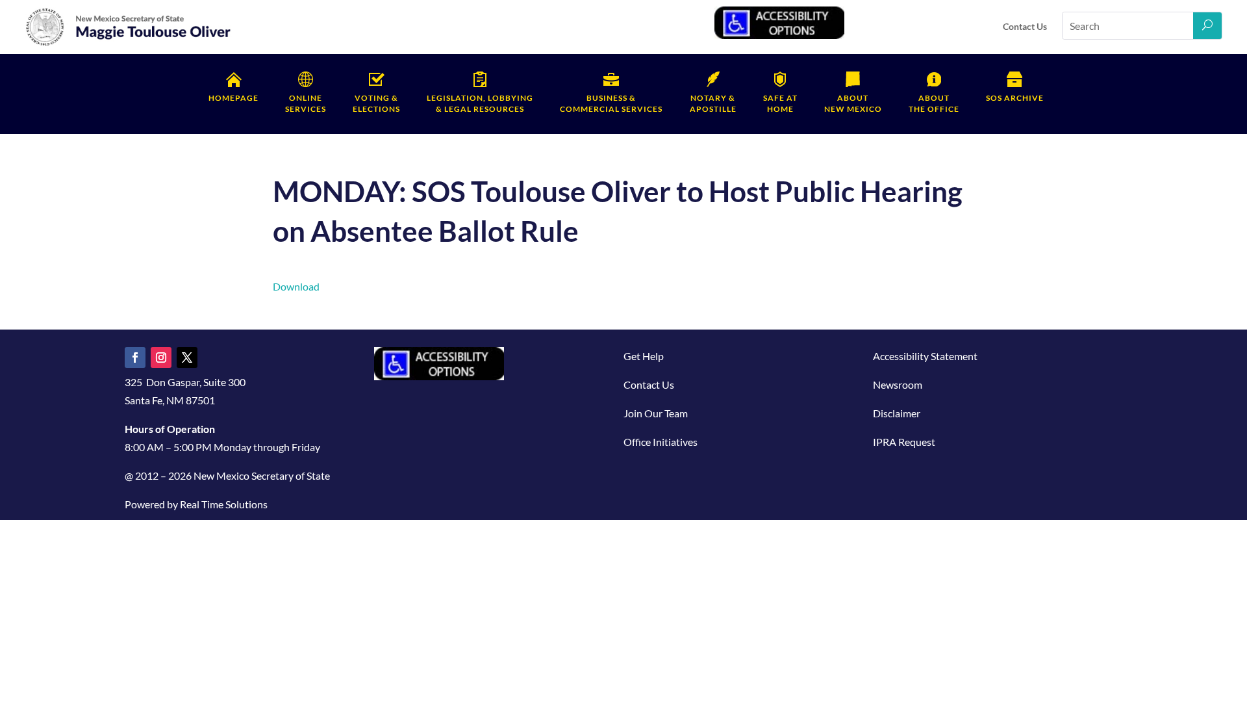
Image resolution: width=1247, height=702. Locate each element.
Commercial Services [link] (611, 103)
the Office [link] (934, 103)
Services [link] (305, 103)
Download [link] (296, 286)
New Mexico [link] (853, 103)
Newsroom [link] (897, 384)
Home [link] (780, 103)
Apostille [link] (713, 103)
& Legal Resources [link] (480, 103)
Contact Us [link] (1025, 26)
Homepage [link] (233, 98)
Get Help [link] (644, 356)
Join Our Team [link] (656, 413)
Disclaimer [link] (896, 413)
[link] (129, 43)
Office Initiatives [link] (661, 442)
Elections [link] (376, 103)
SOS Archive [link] (1015, 98)
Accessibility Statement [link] (925, 356)
